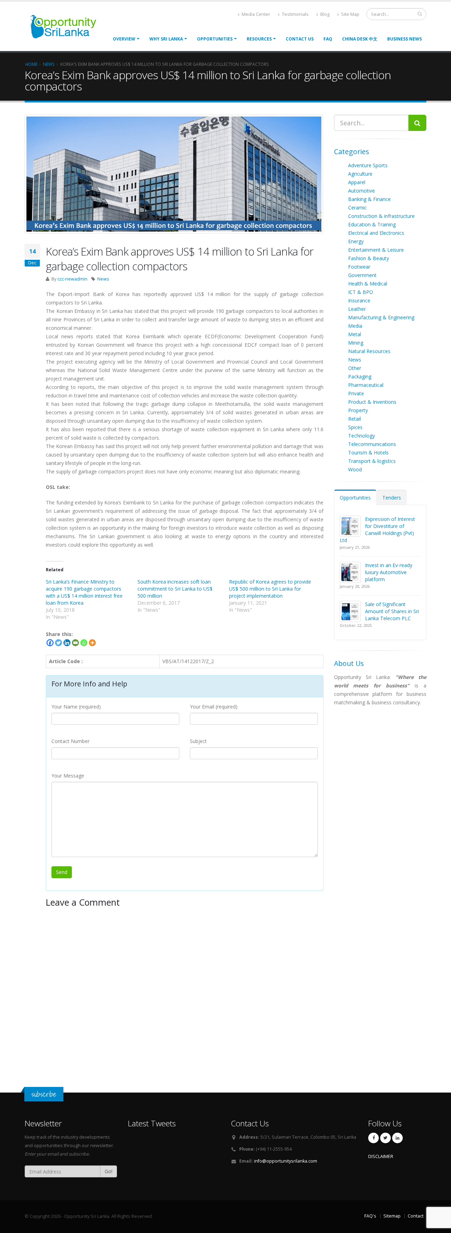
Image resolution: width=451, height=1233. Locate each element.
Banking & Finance (369, 199)
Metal (354, 334)
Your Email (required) (213, 706)
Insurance (359, 300)
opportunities (215, 39)
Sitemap (392, 1216)
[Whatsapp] (83, 642)
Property (358, 410)
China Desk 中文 (359, 39)
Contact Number (70, 741)
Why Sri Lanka (166, 39)
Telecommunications (372, 444)
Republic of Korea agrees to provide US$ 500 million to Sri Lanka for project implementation (270, 588)
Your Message (67, 775)
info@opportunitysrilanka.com (285, 1161)
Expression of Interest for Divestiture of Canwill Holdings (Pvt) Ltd (377, 529)
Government (362, 275)
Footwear (359, 266)
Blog (324, 14)
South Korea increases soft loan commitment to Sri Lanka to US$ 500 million (174, 588)
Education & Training (372, 224)
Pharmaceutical (365, 385)
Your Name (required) (76, 706)
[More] (92, 642)
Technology (361, 435)
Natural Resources (369, 351)
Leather (357, 309)
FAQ (327, 39)
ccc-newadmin (72, 279)
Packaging (359, 376)
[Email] (75, 642)
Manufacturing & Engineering (381, 317)
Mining (355, 342)
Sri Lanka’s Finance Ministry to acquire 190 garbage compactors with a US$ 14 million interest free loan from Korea (84, 592)
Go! (108, 1171)
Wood (355, 469)
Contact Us (300, 39)
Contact (416, 1216)
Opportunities (355, 497)
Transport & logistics (372, 461)
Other (354, 368)
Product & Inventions (372, 401)
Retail (354, 418)
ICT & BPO (360, 292)
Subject (198, 741)
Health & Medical (367, 283)
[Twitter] (58, 642)
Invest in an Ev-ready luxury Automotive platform (388, 572)
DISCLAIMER (380, 1156)
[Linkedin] (66, 642)
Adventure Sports (368, 165)
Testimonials (295, 14)
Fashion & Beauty (368, 258)
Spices (355, 427)
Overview (124, 39)
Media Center (255, 14)
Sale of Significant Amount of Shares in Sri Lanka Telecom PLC (392, 611)
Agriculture (360, 173)
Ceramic (357, 207)
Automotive (361, 190)
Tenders (391, 497)
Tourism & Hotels (368, 452)
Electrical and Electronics (376, 232)
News (103, 279)
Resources (259, 39)
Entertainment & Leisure (376, 249)
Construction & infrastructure (381, 216)
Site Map (349, 14)
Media (355, 325)
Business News (404, 39)
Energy (356, 241)
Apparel (356, 182)
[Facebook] (50, 642)
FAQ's (370, 1216)
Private (356, 393)
